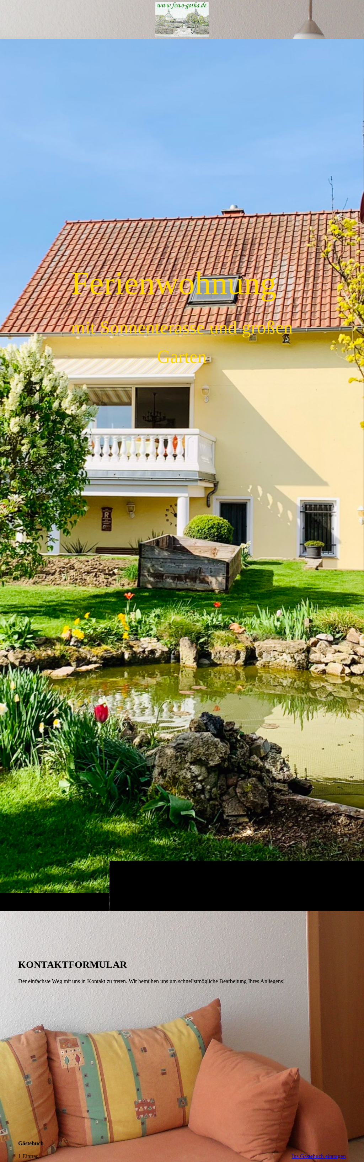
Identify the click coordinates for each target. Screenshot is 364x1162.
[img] (182, 475)
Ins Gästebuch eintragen (319, 1156)
